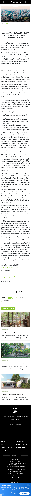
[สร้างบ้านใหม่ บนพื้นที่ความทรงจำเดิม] (15, 381)
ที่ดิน (10, 298)
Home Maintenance (6, 436)
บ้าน (14, 298)
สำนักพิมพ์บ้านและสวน (7, 447)
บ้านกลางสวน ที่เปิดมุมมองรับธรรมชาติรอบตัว (15, 364)
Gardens (4, 432)
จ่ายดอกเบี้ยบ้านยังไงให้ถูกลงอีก (10, 276)
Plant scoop (21, 429)
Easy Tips (4, 444)
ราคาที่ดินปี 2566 (5, 300)
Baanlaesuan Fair (22, 444)
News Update (20, 441)
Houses (7, 23)
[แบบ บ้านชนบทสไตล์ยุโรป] (15, 319)
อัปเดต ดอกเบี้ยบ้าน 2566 (9, 278)
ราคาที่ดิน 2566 (21, 298)
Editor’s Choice (22, 435)
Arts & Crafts (21, 432)
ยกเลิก (14, 493)
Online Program (22, 447)
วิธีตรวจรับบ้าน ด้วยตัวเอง (9, 274)
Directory (20, 438)
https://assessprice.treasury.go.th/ (9, 267)
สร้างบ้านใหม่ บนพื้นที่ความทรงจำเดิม (12, 395)
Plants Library (6, 450)
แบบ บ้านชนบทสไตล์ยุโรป (9, 333)
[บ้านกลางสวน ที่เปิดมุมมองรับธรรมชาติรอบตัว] (15, 350)
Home (2, 23)
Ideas (3, 441)
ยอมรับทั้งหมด (24, 493)
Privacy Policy (15, 478)
